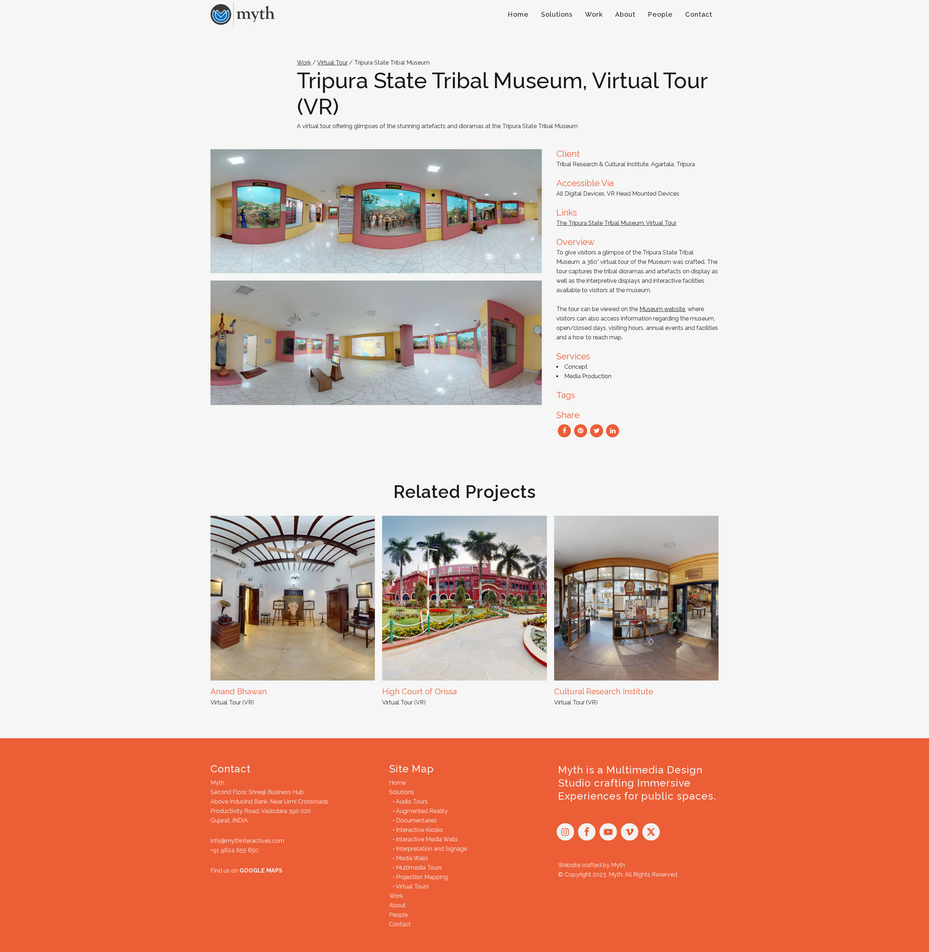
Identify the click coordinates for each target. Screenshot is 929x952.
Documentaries (416, 820)
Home (397, 782)
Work (304, 62)
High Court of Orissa (419, 691)
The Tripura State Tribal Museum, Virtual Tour (616, 223)
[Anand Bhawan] (292, 598)
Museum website (662, 309)
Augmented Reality (422, 811)
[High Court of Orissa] (464, 598)
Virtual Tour (332, 62)
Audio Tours (412, 801)
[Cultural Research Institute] (636, 598)
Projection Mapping (422, 877)
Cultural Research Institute (603, 691)
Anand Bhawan (238, 691)
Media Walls (412, 858)
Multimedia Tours (419, 867)
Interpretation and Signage (431, 848)
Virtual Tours (412, 886)
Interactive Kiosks (419, 829)
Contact (400, 924)
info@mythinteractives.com (247, 840)
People (398, 914)
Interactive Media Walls (427, 839)
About (397, 905)
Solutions (401, 792)
